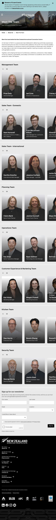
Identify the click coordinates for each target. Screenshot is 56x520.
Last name (32, 399)
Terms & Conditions (6, 492)
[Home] (28, 14)
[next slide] (6, 69)
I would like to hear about (9, 414)
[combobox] (41, 410)
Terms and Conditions (26, 421)
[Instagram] (10, 505)
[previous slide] (3, 69)
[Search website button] (53, 14)
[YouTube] (14, 505)
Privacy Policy (37, 421)
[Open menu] (2, 15)
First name (5, 399)
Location (31, 407)
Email (3, 407)
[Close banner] (52, 3)
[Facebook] (7, 505)
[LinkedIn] (3, 505)
